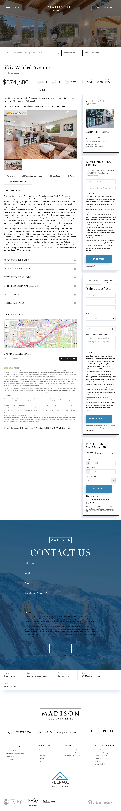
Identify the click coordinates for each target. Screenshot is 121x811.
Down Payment (92, 468)
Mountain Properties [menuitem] (72, 755)
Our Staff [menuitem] (42, 755)
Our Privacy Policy (71, 802)
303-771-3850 (94, 137)
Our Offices (10, 756)
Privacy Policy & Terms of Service (52, 634)
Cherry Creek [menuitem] (100, 750)
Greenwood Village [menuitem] (102, 753)
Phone (27, 583)
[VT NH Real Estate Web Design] (101, 802)
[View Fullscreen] (7, 330)
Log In (100, 7)
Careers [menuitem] (42, 758)
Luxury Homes (10, 686)
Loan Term (90, 453)
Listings (14, 428)
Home (6, 428)
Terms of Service (81, 655)
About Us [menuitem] (42, 750)
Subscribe (99, 259)
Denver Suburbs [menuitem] (71, 753)
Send (57, 648)
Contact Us (90, 147)
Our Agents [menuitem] (43, 753)
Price (88, 459)
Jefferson (29, 428)
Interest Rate (91, 476)
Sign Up (110, 7)
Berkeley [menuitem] (98, 761)
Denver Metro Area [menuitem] (72, 750)
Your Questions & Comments (97, 334)
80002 (46, 428)
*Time (88, 324)
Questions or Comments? (36, 593)
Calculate (99, 489)
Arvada (39, 428)
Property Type (10, 676)
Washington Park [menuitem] (101, 755)
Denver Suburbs (64, 676)
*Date (88, 314)
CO (21, 428)
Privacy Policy (99, 428)
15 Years (109, 453)
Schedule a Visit (108, 281)
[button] (57, 53)
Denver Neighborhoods (37, 676)
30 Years (100, 453)
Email (27, 573)
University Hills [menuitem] (100, 764)
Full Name (29, 563)
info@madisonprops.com (60, 732)
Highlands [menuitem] (98, 758)
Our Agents (99, 147)
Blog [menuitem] (40, 761)
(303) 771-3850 (22, 732)
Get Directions (68, 359)
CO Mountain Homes (91, 676)
